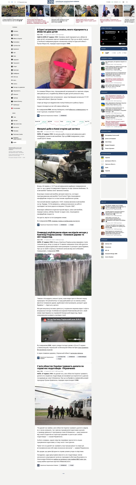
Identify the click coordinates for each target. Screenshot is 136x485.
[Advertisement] (113, 188)
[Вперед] (133, 14)
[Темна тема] (15, 2)
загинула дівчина (77, 400)
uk (123, 2)
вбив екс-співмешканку (77, 109)
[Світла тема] (9, 2)
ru (127, 2)
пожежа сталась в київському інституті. (65, 267)
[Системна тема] (12, 2)
